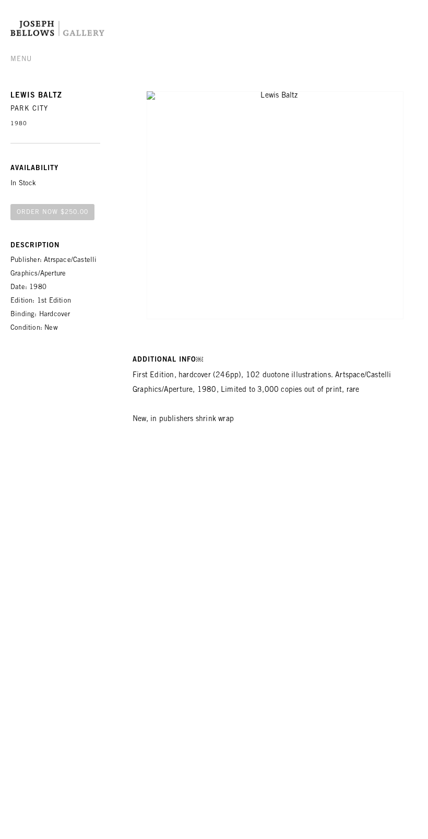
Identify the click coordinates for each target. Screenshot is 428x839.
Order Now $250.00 (52, 213)
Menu (21, 59)
